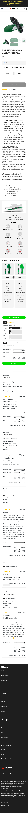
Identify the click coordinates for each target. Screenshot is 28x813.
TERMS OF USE (4, 803)
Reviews (3, 685)
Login (2, 723)
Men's (7, 73)
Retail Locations (5, 675)
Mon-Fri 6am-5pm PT (6, 758)
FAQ (2, 732)
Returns (3, 727)
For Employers (4, 737)
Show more (13, 661)
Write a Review (14, 317)
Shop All (3, 670)
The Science (4, 706)
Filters (14, 363)
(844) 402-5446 (4, 754)
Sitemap (3, 711)
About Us (3, 697)
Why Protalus (4, 701)
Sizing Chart (4, 58)
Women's (20, 73)
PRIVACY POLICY (5, 806)
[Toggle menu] (2, 9)
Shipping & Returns (22, 58)
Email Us (3, 749)
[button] (9, 89)
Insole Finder (4, 680)
